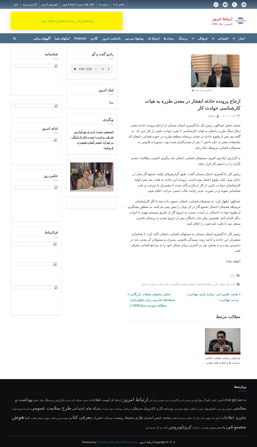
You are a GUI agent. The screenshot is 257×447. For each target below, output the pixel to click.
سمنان (145, 284)
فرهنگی (203, 38)
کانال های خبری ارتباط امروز (78, 4)
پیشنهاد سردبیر (134, 38)
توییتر (219, 409)
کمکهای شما (62, 38)
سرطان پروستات (123, 409)
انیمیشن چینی (105, 132)
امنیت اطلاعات (99, 400)
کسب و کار (162, 427)
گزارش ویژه (30, 4)
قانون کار (215, 418)
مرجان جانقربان (103, 417)
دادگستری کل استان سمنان (165, 284)
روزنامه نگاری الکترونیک (158, 408)
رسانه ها (169, 38)
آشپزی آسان (217, 400)
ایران (233, 275)
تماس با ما (119, 4)
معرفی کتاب (80, 417)
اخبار (242, 38)
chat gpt (230, 400)
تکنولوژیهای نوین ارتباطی (203, 409)
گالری (94, 38)
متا (111, 102)
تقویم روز (227, 408)
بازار (15, 4)
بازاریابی (59, 400)
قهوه (208, 418)
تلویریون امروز (49, 4)
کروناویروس (180, 426)
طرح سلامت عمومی (51, 408)
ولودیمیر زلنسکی (200, 427)
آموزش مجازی (191, 400)
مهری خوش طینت (40, 418)
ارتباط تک (153, 38)
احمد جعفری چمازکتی (159, 400)
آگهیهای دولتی (41, 38)
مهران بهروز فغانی (59, 418)
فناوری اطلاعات (233, 417)
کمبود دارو (150, 427)
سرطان (137, 408)
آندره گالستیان (177, 400)
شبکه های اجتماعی (86, 408)
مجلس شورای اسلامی (182, 418)
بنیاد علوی (38, 400)
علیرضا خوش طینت (20, 409)
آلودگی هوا (204, 400)
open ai (241, 400)
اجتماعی (223, 38)
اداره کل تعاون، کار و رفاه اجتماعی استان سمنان (209, 284)
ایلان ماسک (70, 400)
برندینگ (182, 38)
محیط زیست (123, 417)
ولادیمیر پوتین (217, 427)
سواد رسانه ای (107, 409)
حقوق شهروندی (181, 409)
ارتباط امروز (222, 19)
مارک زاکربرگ (199, 418)
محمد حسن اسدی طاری (153, 417)
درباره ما (104, 4)
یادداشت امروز (111, 38)
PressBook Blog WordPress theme (117, 442)
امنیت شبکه (82, 400)
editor (211, 116)
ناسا (27, 417)
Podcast (80, 38)
